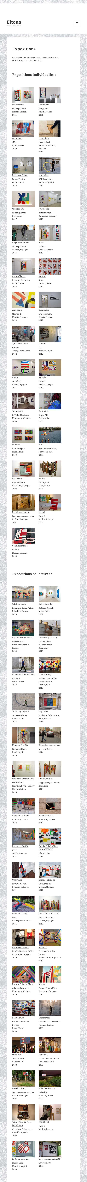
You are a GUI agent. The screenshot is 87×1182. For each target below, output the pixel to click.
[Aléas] (50, 233)
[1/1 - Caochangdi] (23, 334)
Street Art (16, 1054)
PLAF (41, 444)
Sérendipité (44, 104)
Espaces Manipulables (22, 637)
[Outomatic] (23, 870)
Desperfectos (18, 104)
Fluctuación (44, 208)
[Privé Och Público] (50, 1078)
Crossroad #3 (18, 208)
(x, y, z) (42, 512)
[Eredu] (23, 367)
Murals (42, 984)
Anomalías (43, 175)
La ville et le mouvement (23, 674)
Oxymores (43, 711)
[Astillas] (50, 468)
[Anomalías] (50, 165)
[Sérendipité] (50, 95)
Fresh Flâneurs (45, 778)
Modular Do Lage (20, 913)
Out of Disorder (46, 604)
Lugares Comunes (20, 242)
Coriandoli (43, 411)
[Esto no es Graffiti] (23, 836)
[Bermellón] (23, 468)
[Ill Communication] (23, 1149)
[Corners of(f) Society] (50, 628)
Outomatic (17, 879)
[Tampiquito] (23, 401)
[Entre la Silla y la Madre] (23, 974)
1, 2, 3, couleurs (19, 604)
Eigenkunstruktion (20, 512)
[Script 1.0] (50, 937)
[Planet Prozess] (23, 1078)
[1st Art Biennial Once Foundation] (23, 1112)
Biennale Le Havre (20, 815)
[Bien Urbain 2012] (50, 806)
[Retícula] (50, 367)
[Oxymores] (50, 701)
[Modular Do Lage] (23, 904)
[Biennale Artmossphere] (50, 735)
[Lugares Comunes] (23, 233)
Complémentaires (20, 545)
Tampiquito (17, 411)
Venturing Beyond (20, 711)
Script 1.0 (43, 947)
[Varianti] (50, 266)
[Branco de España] (23, 937)
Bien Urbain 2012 (46, 815)
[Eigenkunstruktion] (23, 502)
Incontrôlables (18, 276)
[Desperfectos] (23, 95)
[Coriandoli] (50, 401)
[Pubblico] (23, 435)
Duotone (42, 343)
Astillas (42, 478)
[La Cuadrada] (23, 1008)
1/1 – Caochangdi (20, 343)
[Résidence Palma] (23, 165)
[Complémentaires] (23, 536)
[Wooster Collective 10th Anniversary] (23, 769)
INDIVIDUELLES (19, 60)
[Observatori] (50, 1008)
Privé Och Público (47, 1088)
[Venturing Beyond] (23, 701)
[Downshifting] (50, 665)
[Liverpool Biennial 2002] (50, 1149)
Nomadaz (43, 1054)
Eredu (15, 377)
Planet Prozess (18, 1088)
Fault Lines (17, 138)
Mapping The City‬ (20, 745)
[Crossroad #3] (23, 199)
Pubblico (16, 444)
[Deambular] (50, 300)
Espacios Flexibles (47, 879)
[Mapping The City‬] (23, 735)
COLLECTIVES (35, 60)
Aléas (41, 242)
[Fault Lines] (23, 128)
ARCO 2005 (44, 1122)
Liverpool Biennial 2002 (49, 1159)
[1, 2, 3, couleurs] (23, 594)
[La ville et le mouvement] (23, 665)
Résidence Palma (20, 175)
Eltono (14, 22)
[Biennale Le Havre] (23, 806)
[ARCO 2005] (50, 1112)
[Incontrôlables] (23, 266)
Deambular (44, 310)
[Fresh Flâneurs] (50, 769)
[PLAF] (50, 435)
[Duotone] (50, 334)
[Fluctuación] (50, 199)
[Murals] (50, 974)
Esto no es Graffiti (20, 846)
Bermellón (17, 478)
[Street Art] (23, 1045)
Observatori (44, 1017)
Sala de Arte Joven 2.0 (48, 913)
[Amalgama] (23, 300)
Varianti (42, 276)
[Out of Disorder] (50, 594)
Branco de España (20, 947)
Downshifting (45, 674)
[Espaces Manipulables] (23, 628)
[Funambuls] (50, 128)
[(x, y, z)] (50, 502)
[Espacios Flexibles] (50, 870)
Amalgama (17, 310)
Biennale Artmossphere (49, 745)
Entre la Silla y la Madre (23, 984)
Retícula (42, 377)
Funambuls (44, 138)
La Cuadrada (18, 1017)
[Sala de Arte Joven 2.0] (50, 904)
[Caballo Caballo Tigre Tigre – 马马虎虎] (50, 836)
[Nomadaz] (50, 1045)
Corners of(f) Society (48, 637)
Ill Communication (20, 1159)
